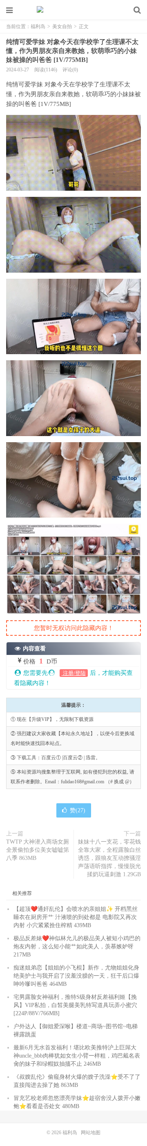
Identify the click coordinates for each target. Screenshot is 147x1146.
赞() (77, 810)
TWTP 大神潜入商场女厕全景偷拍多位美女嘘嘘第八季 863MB (37, 850)
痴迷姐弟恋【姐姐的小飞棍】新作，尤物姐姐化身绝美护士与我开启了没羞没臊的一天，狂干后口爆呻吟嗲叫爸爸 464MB (76, 976)
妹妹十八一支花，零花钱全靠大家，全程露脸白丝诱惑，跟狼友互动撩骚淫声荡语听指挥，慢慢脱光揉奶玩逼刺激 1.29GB (109, 858)
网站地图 (90, 1132)
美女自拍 (62, 26)
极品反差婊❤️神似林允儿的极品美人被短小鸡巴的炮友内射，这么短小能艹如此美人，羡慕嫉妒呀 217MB (76, 946)
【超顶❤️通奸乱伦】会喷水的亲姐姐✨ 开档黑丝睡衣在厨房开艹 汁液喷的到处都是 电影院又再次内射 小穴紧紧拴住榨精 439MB (75, 917)
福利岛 (73, 10)
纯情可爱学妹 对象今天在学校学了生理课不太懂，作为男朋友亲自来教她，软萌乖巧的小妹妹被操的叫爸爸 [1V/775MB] (72, 50)
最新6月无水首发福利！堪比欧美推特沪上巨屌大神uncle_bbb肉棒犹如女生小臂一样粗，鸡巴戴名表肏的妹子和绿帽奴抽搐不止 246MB (76, 1056)
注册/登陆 (74, 673)
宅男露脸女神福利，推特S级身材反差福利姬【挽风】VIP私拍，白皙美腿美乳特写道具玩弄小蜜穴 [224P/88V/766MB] (75, 1005)
